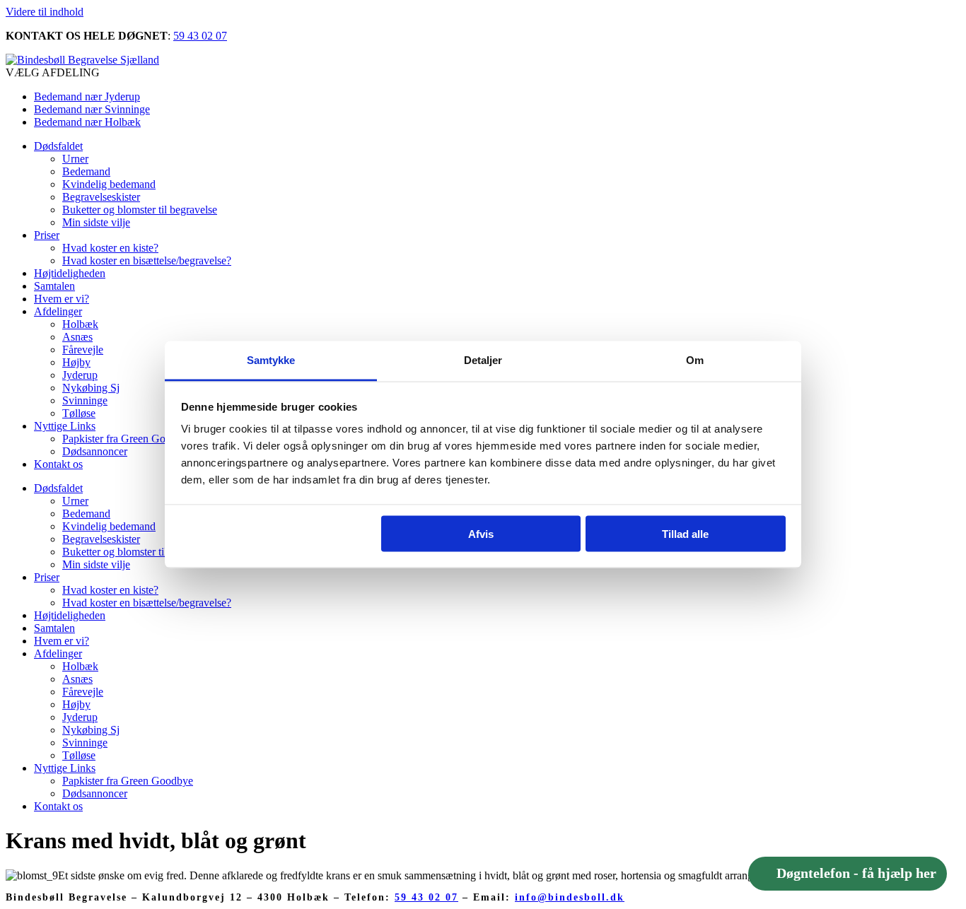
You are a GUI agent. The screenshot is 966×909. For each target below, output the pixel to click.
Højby (76, 362)
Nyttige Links (64, 426)
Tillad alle (685, 533)
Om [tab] (695, 360)
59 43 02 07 (200, 36)
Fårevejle (82, 350)
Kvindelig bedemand (109, 184)
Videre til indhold (44, 12)
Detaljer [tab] (483, 360)
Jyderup (80, 375)
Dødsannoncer (94, 451)
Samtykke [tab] (271, 360)
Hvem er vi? (61, 299)
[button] (483, 72)
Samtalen (54, 286)
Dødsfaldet (58, 146)
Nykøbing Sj (91, 388)
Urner (75, 159)
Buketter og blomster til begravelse (139, 210)
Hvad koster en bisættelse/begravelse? (146, 260)
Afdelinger (58, 311)
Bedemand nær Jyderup (87, 96)
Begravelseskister (101, 197)
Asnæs (77, 337)
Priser (46, 235)
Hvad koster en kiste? (110, 248)
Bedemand (86, 171)
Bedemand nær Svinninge (92, 109)
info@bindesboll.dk (569, 897)
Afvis (481, 533)
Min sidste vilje (96, 222)
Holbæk (80, 324)
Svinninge (84, 400)
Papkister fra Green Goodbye (127, 439)
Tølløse (78, 413)
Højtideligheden (69, 273)
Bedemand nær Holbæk (87, 122)
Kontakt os (58, 464)
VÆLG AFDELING (53, 72)
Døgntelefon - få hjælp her (856, 873)
